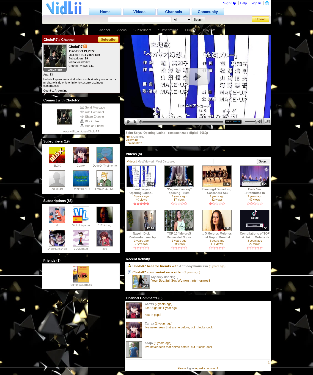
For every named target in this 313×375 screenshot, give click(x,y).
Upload (260, 19)
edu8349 (57, 189)
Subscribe (108, 39)
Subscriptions (168, 30)
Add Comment (94, 112)
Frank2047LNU (104, 189)
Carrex (81, 165)
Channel (103, 30)
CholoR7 (139, 136)
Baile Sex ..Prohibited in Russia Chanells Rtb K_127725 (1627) (254, 191)
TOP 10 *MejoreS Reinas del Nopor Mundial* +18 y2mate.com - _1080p (179, 235)
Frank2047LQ (81, 189)
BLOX (57, 165)
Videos (121, 30)
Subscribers (142, 30)
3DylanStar (81, 248)
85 (69, 201)
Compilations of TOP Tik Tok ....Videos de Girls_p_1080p (255, 235)
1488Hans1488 (57, 248)
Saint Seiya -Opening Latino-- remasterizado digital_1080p (167, 132)
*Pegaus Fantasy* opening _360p (179, 191)
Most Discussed (166, 161)
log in (190, 368)
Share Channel (94, 116)
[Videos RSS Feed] (85, 47)
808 (104, 248)
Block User (92, 121)
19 (67, 141)
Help (243, 3)
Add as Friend (94, 126)
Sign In (256, 3)
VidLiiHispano (81, 225)
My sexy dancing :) (164, 277)
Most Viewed (146, 161)
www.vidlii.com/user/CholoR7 (81, 131)
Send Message (95, 107)
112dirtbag (104, 225)
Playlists (209, 30)
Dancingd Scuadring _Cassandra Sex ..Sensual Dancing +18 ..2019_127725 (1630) (216, 191)
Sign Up (229, 3)
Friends (190, 30)
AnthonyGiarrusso (81, 284)
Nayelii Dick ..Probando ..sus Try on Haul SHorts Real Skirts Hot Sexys (141, 235)
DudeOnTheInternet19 (107, 165)
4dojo (149, 343)
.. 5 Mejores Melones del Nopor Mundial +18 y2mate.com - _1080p (217, 235)
